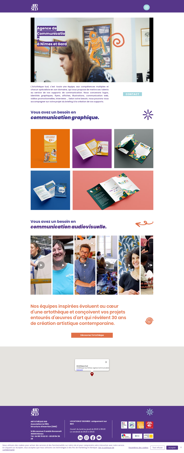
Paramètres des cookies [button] (138, 447)
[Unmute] (38, 78)
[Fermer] (180, 447)
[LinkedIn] (80, 437)
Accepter (172, 447)
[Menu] (146, 7)
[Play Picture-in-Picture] (145, 78)
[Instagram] (86, 437)
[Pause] (34, 78)
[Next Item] (148, 265)
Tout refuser (157, 447)
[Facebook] (92, 437)
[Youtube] (99, 437)
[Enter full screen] (150, 78)
